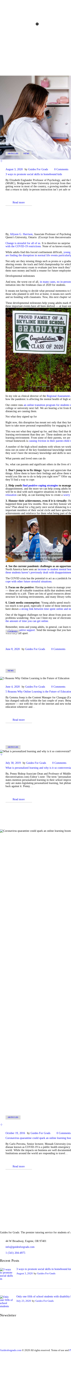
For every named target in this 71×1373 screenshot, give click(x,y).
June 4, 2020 (13, 686)
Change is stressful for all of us (23, 243)
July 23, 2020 (23, 1300)
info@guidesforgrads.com (20, 1246)
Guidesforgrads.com (10, 1350)
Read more (19, 202)
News (26, 154)
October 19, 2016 (15, 1133)
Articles (13, 154)
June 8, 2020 (13, 649)
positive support (26, 630)
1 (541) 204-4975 (15, 1252)
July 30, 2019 (13, 762)
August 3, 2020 (14, 169)
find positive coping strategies (40, 485)
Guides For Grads (38, 169)
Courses (12, 632)
